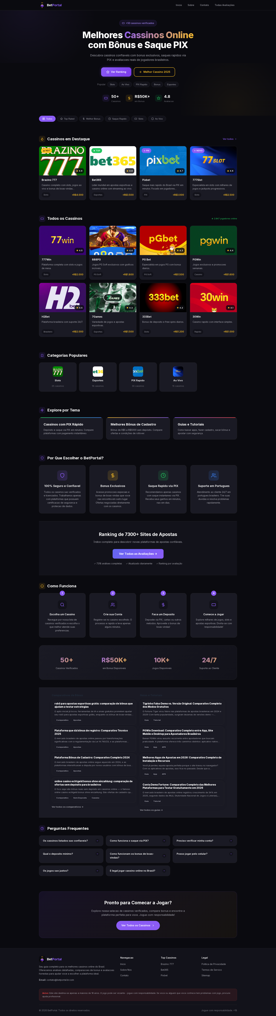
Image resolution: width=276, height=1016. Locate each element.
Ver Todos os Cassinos (135, 925)
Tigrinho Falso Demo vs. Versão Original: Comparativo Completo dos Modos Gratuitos (182, 705)
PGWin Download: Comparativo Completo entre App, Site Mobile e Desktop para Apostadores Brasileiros (178, 732)
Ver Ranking (118, 71)
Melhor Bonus (93, 118)
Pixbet (164, 975)
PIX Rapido (141, 84)
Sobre (191, 5)
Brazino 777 (167, 964)
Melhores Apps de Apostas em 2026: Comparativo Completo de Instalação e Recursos (182, 759)
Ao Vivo (125, 84)
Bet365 (164, 969)
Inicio (179, 5)
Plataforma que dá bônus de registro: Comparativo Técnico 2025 (91, 732)
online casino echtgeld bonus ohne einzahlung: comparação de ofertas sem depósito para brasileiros (93, 783)
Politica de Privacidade (214, 964)
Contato (204, 5)
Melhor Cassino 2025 (156, 71)
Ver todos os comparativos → (68, 806)
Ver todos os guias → (151, 810)
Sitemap (206, 975)
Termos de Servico (212, 969)
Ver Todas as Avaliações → (138, 553)
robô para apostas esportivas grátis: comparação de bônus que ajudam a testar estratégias (93, 705)
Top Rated (69, 118)
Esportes (171, 84)
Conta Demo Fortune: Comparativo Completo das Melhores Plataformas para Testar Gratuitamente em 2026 (179, 786)
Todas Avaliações (224, 5)
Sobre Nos (126, 969)
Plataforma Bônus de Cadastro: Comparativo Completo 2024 (92, 757)
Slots (112, 84)
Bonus (157, 84)
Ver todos (228, 139)
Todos (49, 118)
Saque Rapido (119, 118)
